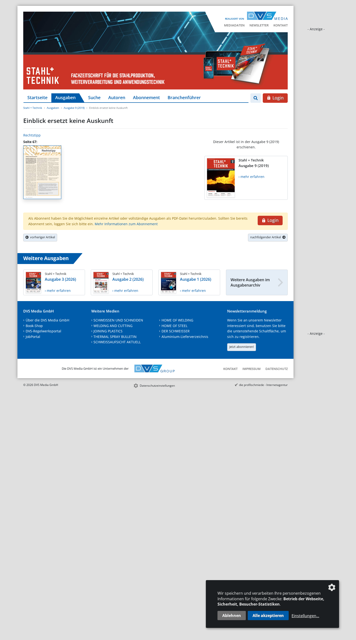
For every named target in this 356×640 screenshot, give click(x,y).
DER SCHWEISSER (176, 331)
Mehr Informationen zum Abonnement (126, 224)
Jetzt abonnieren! (241, 346)
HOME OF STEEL (174, 325)
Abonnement (146, 97)
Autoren (116, 97)
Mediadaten (234, 25)
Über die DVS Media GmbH (47, 320)
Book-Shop (34, 325)
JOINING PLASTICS (108, 331)
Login (277, 98)
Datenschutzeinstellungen (157, 386)
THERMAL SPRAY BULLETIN (115, 336)
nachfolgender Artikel (266, 237)
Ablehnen (231, 615)
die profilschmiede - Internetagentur (263, 385)
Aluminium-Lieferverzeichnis (185, 336)
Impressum (251, 369)
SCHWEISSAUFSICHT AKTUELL (117, 342)
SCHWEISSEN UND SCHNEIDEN (118, 320)
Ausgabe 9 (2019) (74, 108)
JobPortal (33, 336)
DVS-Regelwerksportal (43, 331)
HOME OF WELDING (177, 320)
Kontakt (280, 25)
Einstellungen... (305, 615)
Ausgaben (65, 97)
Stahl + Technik (32, 108)
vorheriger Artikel (42, 237)
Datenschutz (276, 369)
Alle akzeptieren (268, 615)
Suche (94, 97)
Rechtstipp (32, 135)
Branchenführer (184, 97)
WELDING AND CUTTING (112, 325)
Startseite (37, 97)
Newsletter (259, 25)
